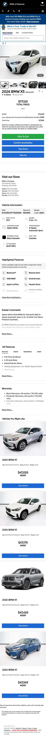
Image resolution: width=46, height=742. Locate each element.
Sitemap (24, 728)
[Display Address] (19, 11)
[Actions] (42, 91)
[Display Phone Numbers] (14, 11)
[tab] (5, 351)
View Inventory (32, 21)
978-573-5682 (13, 195)
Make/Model (7, 33)
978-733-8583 (11, 193)
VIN (17, 33)
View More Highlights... (12, 297)
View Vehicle (23, 486)
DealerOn (18, 728)
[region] (23, 121)
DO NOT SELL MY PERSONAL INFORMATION (24, 730)
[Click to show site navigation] (43, 11)
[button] (3, 43)
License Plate (27, 33)
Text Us (23, 155)
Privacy (30, 728)
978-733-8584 (13, 191)
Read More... (7, 334)
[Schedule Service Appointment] (9, 11)
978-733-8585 (12, 189)
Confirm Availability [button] (23, 142)
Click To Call (23, 136)
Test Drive (23, 149)
